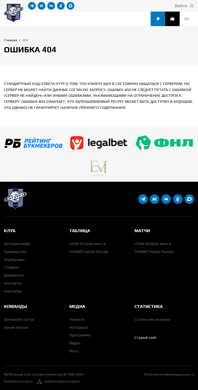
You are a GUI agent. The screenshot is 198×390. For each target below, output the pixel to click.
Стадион (11, 267)
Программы (80, 335)
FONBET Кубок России (88, 251)
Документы (14, 275)
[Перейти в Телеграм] (32, 6)
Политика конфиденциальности (169, 374)
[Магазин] (172, 19)
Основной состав (19, 319)
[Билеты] (158, 19)
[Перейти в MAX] (70, 6)
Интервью (78, 327)
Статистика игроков (152, 319)
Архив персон (16, 327)
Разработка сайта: (42, 381)
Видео (74, 343)
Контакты (12, 283)
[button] (187, 19)
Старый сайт (145, 337)
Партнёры (13, 291)
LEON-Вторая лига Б (87, 243)
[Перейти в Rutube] (41, 6)
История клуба (17, 243)
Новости (76, 319)
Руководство (15, 251)
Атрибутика (14, 259)
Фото (73, 351)
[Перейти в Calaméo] (61, 6)
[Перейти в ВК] (51, 6)
